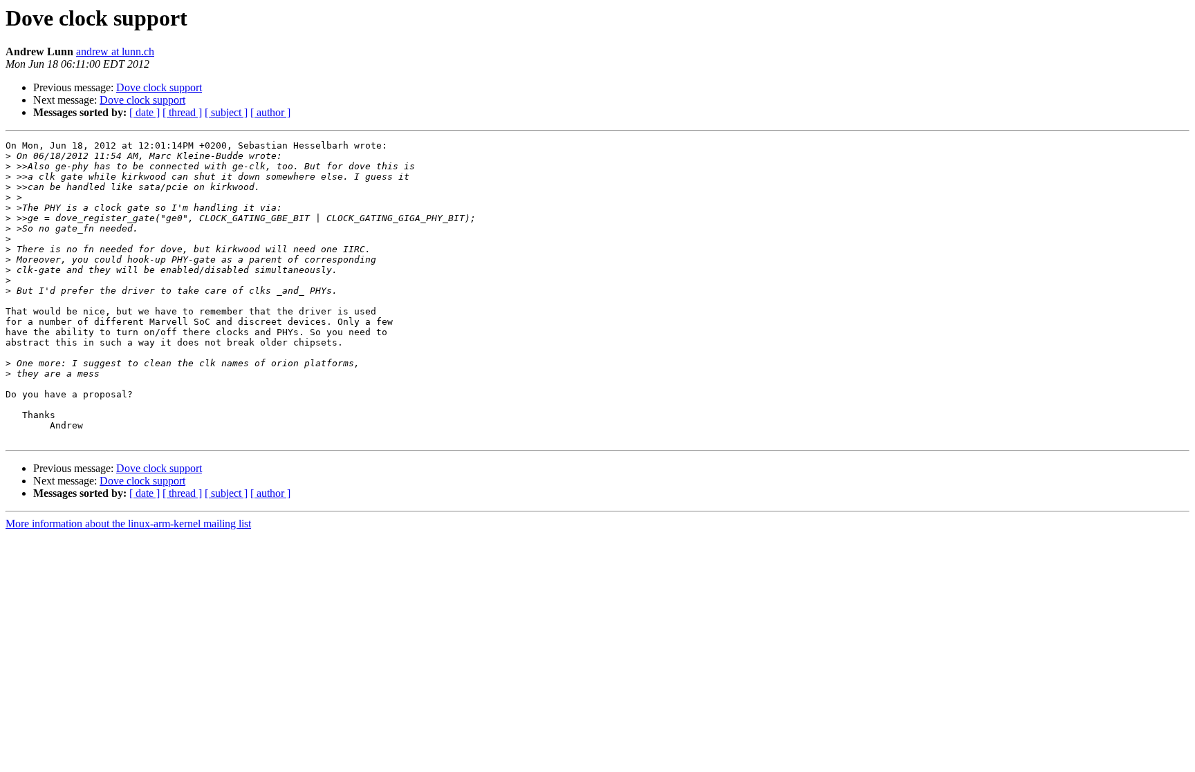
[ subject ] (226, 112)
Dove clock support (159, 87)
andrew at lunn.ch (115, 51)
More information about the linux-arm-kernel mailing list (128, 523)
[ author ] (270, 112)
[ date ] (144, 112)
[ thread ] (182, 112)
